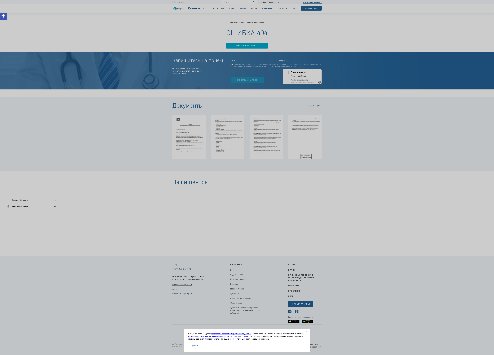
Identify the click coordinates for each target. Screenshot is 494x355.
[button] (3, 16)
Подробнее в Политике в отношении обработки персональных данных (219, 336)
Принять (195, 346)
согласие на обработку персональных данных (231, 334)
